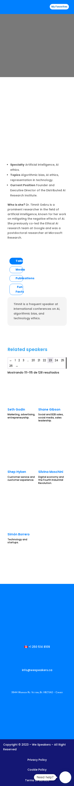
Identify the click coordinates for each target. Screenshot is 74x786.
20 (33, 360)
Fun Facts (20, 289)
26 (11, 366)
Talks (20, 261)
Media (20, 270)
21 (39, 360)
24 (56, 360)
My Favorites (59, 6)
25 (62, 360)
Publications (25, 278)
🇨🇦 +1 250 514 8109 (37, 647)
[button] (65, 777)
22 (44, 360)
